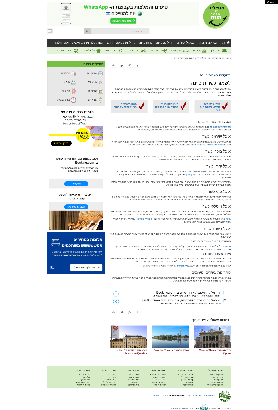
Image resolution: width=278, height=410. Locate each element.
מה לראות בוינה (125, 42)
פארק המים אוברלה (158, 374)
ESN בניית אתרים (178, 408)
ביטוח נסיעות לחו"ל (63, 50)
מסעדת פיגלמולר (109, 382)
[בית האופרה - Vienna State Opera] (212, 337)
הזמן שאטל (176, 50)
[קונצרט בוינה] (76, 210)
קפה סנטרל (111, 380)
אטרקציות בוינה (207, 42)
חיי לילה (66, 90)
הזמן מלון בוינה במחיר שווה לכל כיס (166, 105)
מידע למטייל (64, 99)
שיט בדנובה (189, 382)
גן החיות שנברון (187, 380)
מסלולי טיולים (185, 42)
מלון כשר (196, 50)
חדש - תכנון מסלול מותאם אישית (92, 42)
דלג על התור (89, 50)
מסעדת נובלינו (144, 219)
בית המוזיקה (85, 380)
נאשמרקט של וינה (159, 382)
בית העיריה (134, 382)
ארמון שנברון (134, 377)
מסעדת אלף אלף (194, 174)
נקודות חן (93, 90)
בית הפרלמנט (133, 385)
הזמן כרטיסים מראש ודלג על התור (125, 105)
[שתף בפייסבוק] (138, 65)
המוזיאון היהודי (160, 385)
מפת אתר (197, 395)
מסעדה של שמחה (216, 144)
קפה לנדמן (111, 374)
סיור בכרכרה (161, 380)
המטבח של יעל (223, 246)
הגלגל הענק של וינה (185, 374)
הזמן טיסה (155, 50)
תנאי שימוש (210, 395)
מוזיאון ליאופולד (217, 382)
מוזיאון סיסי (218, 380)
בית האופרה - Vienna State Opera (215, 352)
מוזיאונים (92, 82)
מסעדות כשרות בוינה (184, 58)
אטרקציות (92, 73)
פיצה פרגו (226, 219)
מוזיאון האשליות (83, 385)
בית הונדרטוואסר (159, 377)
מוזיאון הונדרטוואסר (215, 385)
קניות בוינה (146, 42)
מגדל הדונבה (188, 385)
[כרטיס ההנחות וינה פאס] (76, 128)
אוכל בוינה (202, 58)
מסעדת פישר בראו (108, 385)
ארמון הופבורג (133, 380)
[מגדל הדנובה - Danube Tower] (170, 337)
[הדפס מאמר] (114, 65)
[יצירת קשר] (50, 31)
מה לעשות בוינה (217, 58)
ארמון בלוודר (134, 374)
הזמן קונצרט (134, 50)
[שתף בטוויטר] (122, 65)
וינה (223, 42)
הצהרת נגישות (160, 395)
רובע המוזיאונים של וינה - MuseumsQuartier (132, 352)
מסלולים (66, 73)
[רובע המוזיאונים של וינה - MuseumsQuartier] (128, 337)
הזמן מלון (216, 50)
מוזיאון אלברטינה (216, 374)
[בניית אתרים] (204, 408)
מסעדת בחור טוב (195, 144)
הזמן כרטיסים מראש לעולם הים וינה (210, 107)
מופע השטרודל (187, 377)
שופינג (67, 82)
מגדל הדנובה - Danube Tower (171, 350)
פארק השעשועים (83, 382)
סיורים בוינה (111, 50)
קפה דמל (112, 377)
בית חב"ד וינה (181, 265)
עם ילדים (93, 99)
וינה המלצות (61, 42)
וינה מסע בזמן (84, 374)
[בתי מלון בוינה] (170, 298)
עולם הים (86, 377)
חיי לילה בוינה (164, 42)
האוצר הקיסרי (217, 377)
